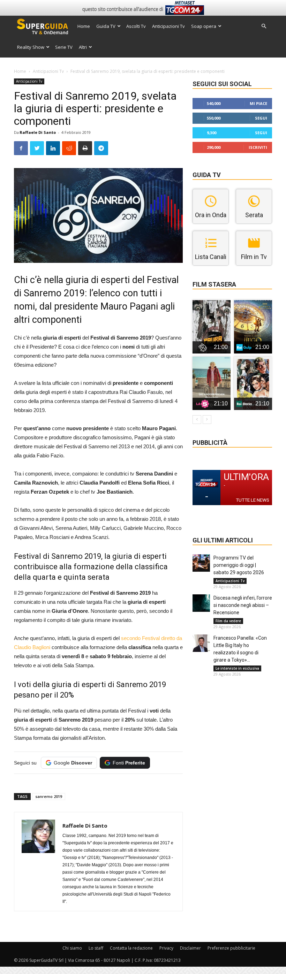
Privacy (166, 948)
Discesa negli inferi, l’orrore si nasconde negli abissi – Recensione (242, 605)
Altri (83, 47)
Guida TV (105, 26)
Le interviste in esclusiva (237, 668)
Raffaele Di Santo (38, 132)
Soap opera (203, 26)
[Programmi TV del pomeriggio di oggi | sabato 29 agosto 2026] (201, 563)
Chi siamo (72, 948)
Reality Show (30, 47)
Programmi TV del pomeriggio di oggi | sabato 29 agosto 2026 (238, 565)
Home (83, 26)
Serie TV (64, 47)
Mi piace (258, 103)
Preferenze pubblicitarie (231, 948)
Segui (261, 118)
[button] (263, 26)
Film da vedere (228, 620)
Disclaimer (190, 948)
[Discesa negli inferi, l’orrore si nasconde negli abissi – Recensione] (201, 603)
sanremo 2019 (48, 796)
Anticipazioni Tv (168, 26)
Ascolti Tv (136, 26)
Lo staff (96, 948)
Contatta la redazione (131, 948)
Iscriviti (258, 147)
